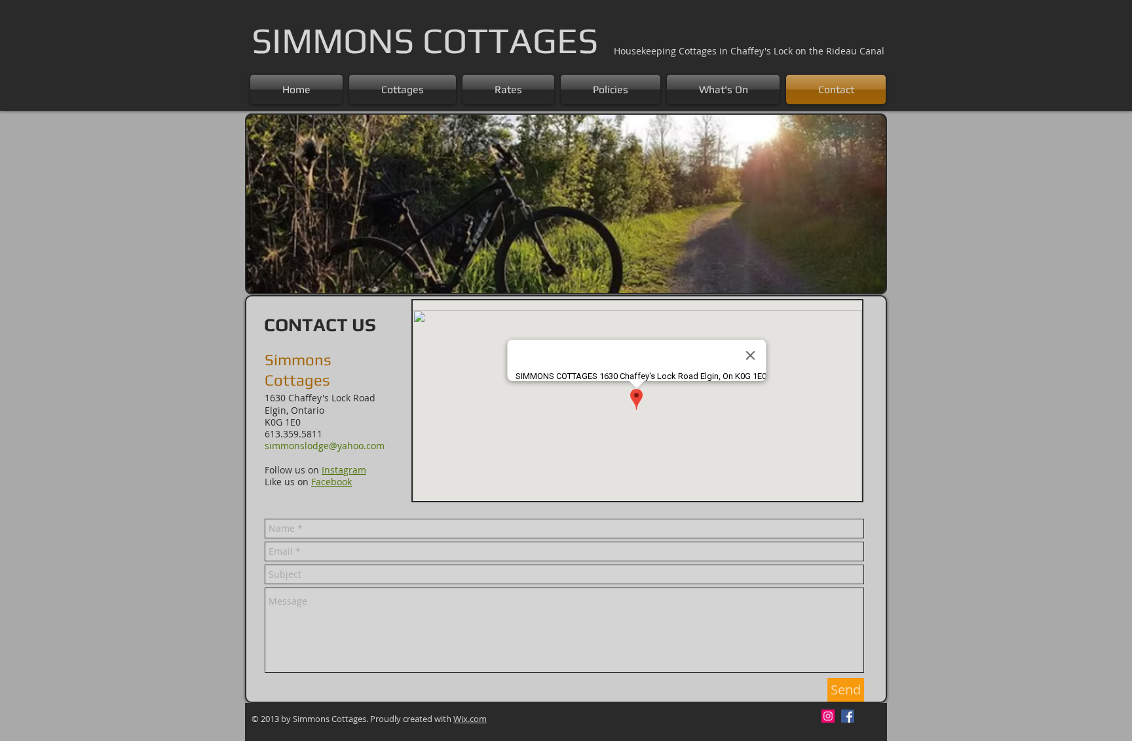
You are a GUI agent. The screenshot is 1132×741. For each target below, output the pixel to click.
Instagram (344, 470)
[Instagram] (828, 716)
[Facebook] (847, 716)
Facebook (331, 481)
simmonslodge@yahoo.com (325, 445)
